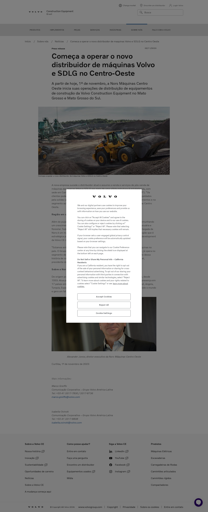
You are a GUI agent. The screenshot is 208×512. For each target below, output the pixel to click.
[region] (104, 256)
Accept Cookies (104, 297)
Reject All (104, 305)
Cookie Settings (104, 313)
